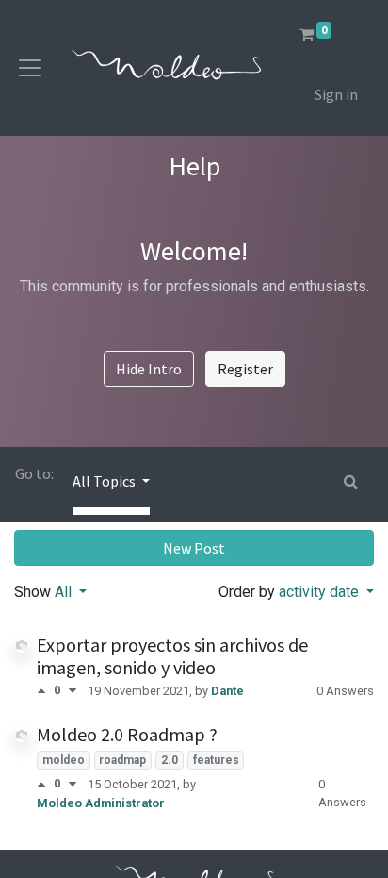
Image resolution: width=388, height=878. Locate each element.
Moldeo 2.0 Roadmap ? (127, 734)
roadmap (122, 760)
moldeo (63, 760)
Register (245, 368)
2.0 (169, 760)
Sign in (336, 94)
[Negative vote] (72, 691)
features (216, 760)
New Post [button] (194, 547)
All (65, 592)
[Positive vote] (45, 691)
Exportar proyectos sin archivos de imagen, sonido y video (172, 656)
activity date (321, 592)
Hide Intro (149, 368)
